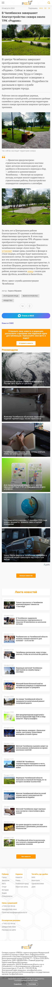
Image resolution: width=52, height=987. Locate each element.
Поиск (17, 880)
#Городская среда (11, 296)
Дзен (33, 887)
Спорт (4, 887)
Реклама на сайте (9, 930)
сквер (30, 271)
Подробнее (18, 984)
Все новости (26, 856)
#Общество (8, 300)
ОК (49, 8)
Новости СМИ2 (8, 323)
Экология (5, 880)
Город (4, 877)
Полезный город (22, 884)
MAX (41, 8)
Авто (4, 884)
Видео (4, 893)
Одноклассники (38, 884)
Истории (5, 890)
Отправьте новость (26, 343)
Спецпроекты (7, 896)
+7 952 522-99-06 (8, 906)
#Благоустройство (30, 296)
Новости (18, 877)
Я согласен (32, 984)
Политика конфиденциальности (14, 912)
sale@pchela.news (9, 927)
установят (7, 250)
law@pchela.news (16, 974)
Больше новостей (26, 576)
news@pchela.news (9, 909)
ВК (45, 8)
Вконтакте (36, 880)
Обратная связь (21, 887)
